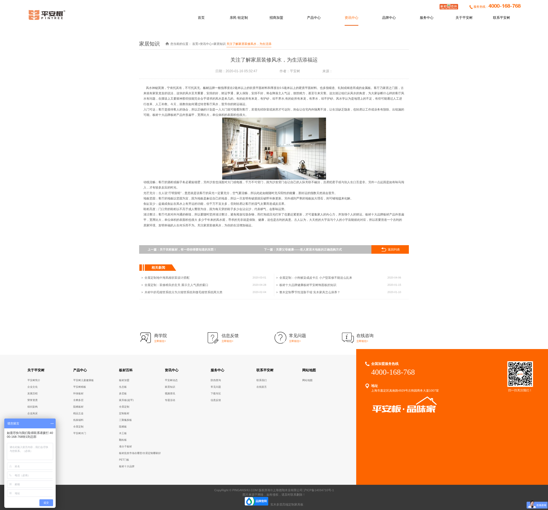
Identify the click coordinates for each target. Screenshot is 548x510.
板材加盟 (124, 380)
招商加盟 (276, 17)
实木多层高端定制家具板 (286, 504)
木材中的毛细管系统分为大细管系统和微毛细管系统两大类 (183, 292)
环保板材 (78, 393)
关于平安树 (464, 17)
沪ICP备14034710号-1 (319, 490)
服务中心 (426, 17)
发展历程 (32, 393)
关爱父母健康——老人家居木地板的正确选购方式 (309, 249)
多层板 (123, 393)
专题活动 (170, 400)
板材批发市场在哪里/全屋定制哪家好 (140, 453)
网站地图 (309, 370)
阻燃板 (123, 426)
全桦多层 (78, 400)
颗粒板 (123, 439)
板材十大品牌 (126, 466)
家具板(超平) (126, 400)
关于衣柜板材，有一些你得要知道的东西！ (188, 249)
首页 (201, 17)
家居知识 (220, 44)
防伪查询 (216, 380)
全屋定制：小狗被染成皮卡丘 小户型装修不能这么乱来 (315, 277)
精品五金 (78, 413)
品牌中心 (389, 17)
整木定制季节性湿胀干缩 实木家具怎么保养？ (309, 292)
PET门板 (124, 459)
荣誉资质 (32, 400)
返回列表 (394, 249)
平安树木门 (79, 433)
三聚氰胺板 (125, 420)
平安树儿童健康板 (83, 380)
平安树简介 (33, 380)
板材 (206, 88)
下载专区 (216, 393)
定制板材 (124, 413)
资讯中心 (351, 17)
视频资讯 (170, 393)
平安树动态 (171, 380)
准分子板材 (125, 446)
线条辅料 (78, 420)
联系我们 (261, 380)
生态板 (123, 386)
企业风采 (32, 413)
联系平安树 (501, 17)
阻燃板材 (78, 406)
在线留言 (261, 386)
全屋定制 (78, 426)
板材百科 (126, 370)
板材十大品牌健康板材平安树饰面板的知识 (307, 285)
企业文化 (32, 386)
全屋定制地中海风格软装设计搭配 (166, 277)
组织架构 (32, 406)
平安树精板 (79, 386)
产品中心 (314, 17)
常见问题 (216, 386)
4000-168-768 (504, 6)
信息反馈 (216, 400)
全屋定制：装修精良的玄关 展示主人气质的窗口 (176, 285)
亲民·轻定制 (239, 17)
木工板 (123, 433)
